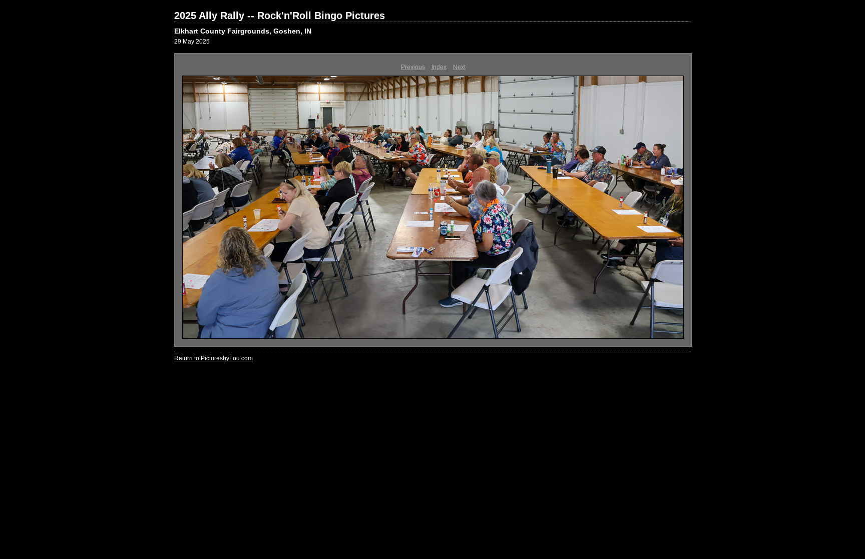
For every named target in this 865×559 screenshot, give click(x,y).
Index (439, 67)
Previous (413, 67)
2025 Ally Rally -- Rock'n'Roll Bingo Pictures (279, 15)
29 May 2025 (192, 41)
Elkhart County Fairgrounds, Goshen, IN (242, 31)
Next (459, 67)
